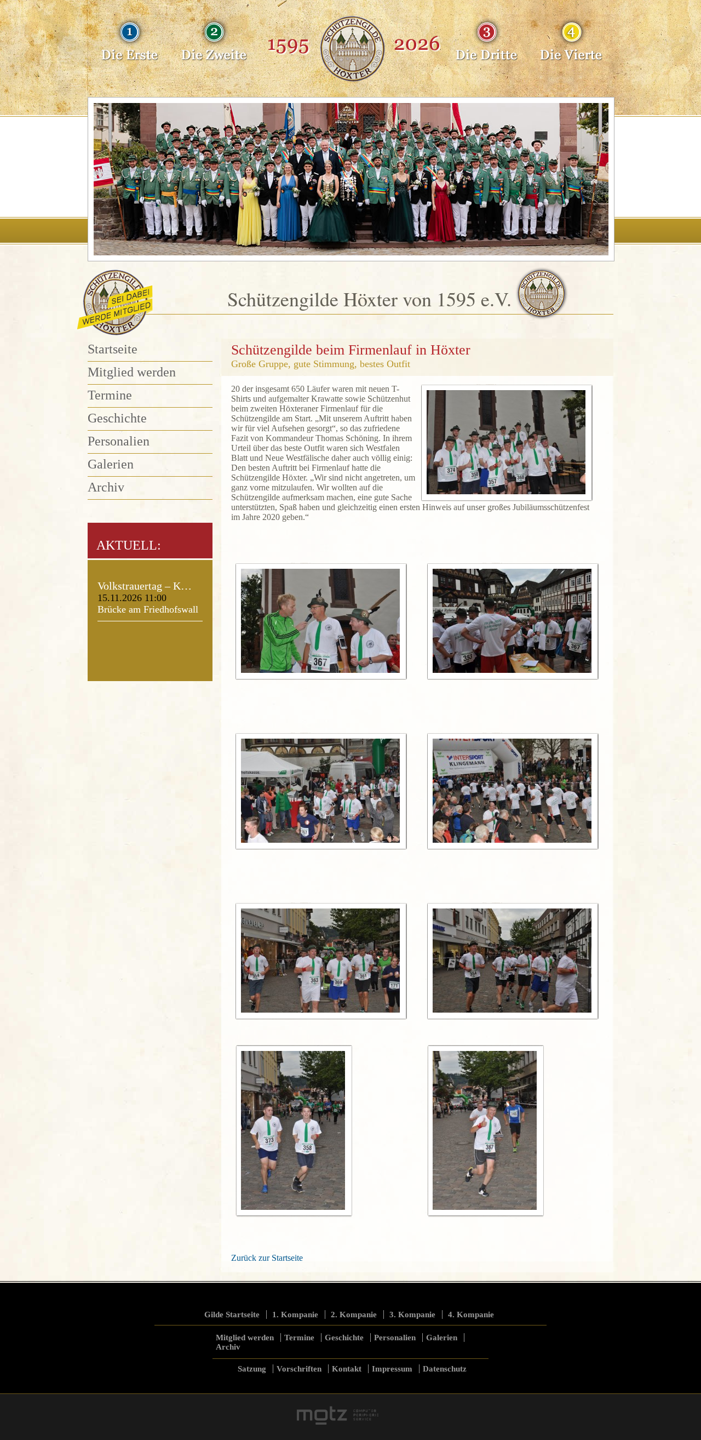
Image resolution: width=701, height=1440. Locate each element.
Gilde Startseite (232, 1314)
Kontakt (346, 1368)
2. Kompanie (354, 1314)
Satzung (252, 1368)
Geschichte (117, 418)
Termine (110, 395)
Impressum (392, 1368)
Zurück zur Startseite (267, 1257)
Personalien (119, 441)
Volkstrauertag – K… (144, 586)
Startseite (112, 349)
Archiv (106, 487)
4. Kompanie (471, 1314)
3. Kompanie (412, 1314)
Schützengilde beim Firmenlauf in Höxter (350, 350)
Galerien (111, 464)
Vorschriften (299, 1368)
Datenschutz (445, 1368)
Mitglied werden (132, 372)
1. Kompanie (295, 1314)
